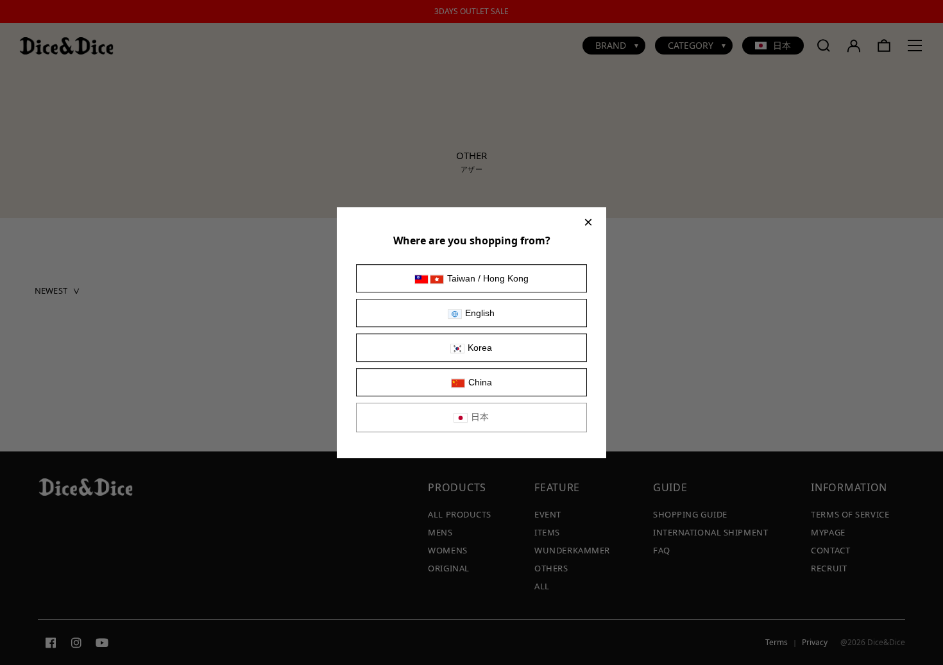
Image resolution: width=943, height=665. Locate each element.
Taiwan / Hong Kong (488, 278)
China (480, 382)
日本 (480, 417)
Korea (480, 347)
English (480, 313)
